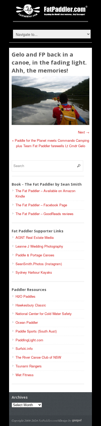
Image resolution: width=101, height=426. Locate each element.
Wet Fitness (25, 374)
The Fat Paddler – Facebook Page (41, 204)
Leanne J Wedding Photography (39, 246)
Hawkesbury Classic (31, 305)
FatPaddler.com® (49, 420)
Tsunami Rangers (29, 366)
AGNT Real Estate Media (35, 237)
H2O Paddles (25, 296)
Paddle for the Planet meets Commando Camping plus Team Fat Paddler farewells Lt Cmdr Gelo (50, 143)
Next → (83, 132)
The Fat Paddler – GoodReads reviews (45, 213)
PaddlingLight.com (29, 339)
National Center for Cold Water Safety (44, 313)
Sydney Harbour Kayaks (34, 272)
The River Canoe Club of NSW (38, 357)
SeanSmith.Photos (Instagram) (39, 263)
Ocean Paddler (27, 322)
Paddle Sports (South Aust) (36, 331)
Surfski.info (24, 348)
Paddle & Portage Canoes (35, 255)
